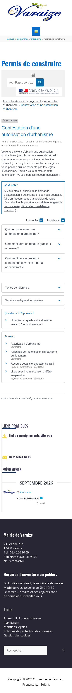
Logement (35, 101)
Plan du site (11, 623)
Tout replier (33, 220)
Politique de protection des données (28, 631)
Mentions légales (15, 627)
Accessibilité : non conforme (23, 618)
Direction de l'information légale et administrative (28, 398)
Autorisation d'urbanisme (25, 343)
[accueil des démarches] (33, 74)
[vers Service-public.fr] (39, 91)
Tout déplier (54, 220)
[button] (33, 232)
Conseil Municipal (28, 498)
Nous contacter (14, 561)
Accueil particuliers (14, 101)
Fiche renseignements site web (30, 435)
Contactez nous (20, 457)
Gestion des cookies (17, 635)
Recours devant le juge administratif (32, 363)
